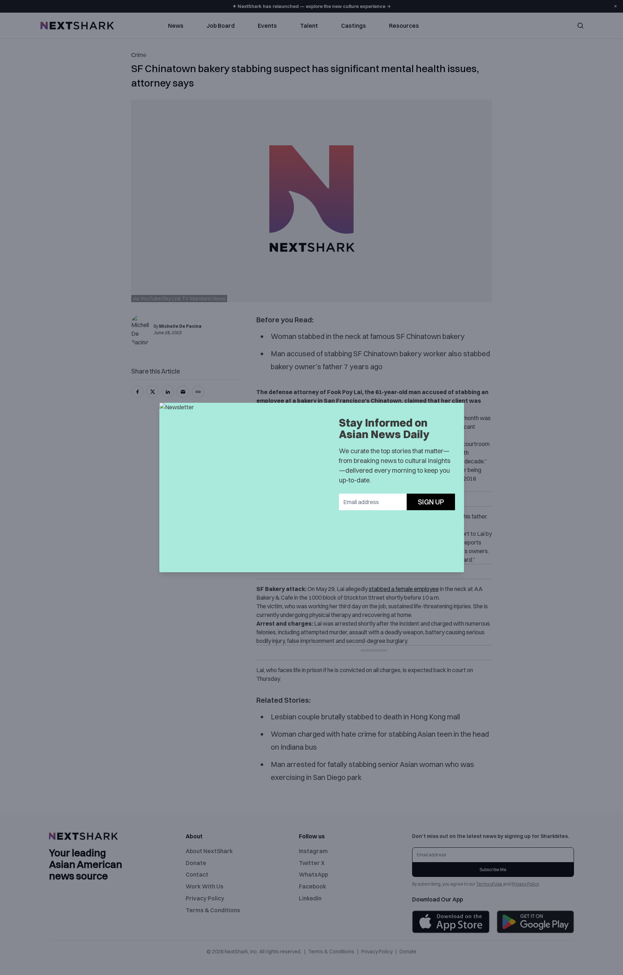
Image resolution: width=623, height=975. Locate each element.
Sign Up (431, 501)
